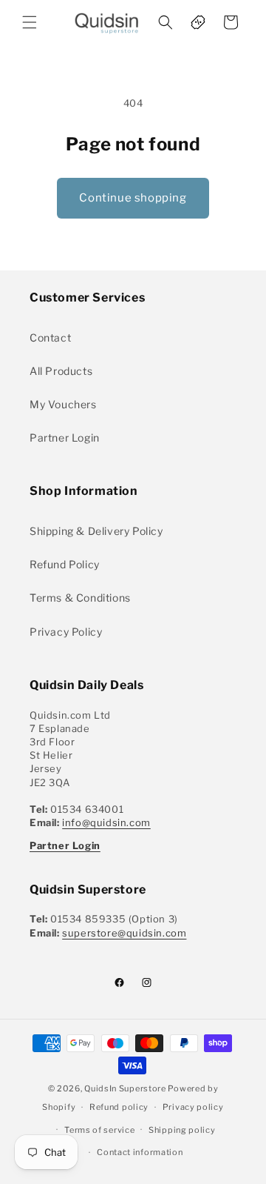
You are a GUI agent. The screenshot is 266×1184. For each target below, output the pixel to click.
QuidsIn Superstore (125, 1088)
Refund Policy (65, 564)
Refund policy (119, 1107)
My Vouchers (63, 404)
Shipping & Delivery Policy (96, 531)
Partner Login (65, 437)
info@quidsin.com (106, 822)
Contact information (140, 1152)
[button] (29, 22)
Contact (50, 337)
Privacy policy (193, 1107)
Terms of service (99, 1130)
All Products (61, 371)
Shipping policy (182, 1130)
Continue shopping (132, 197)
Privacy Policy (66, 631)
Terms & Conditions (80, 597)
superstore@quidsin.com (124, 933)
